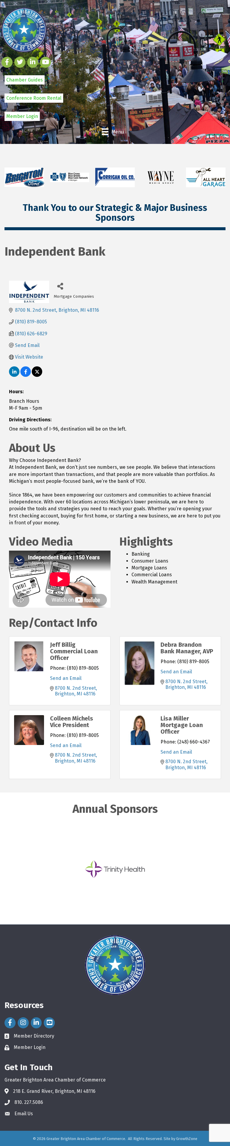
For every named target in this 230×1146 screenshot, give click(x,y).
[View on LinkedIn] (14, 375)
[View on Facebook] (25, 375)
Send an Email (65, 678)
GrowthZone (186, 1138)
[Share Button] (60, 286)
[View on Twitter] (37, 375)
